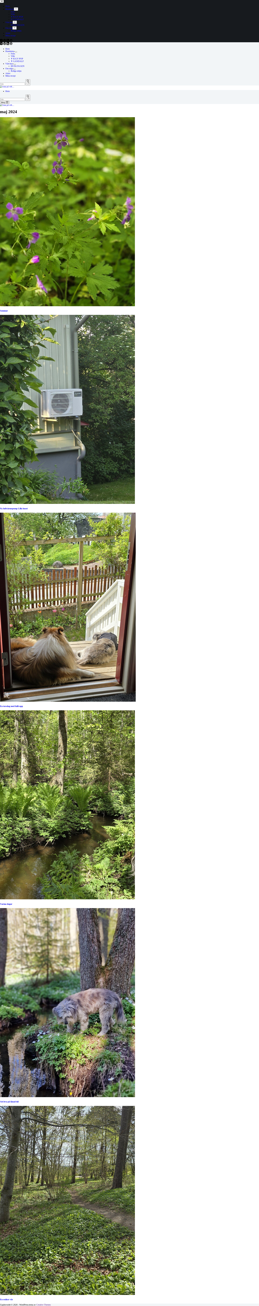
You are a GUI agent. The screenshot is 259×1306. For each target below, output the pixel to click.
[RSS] (8, 44)
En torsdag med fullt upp (11, 706)
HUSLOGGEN (17, 66)
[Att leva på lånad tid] (67, 1096)
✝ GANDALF (17, 61)
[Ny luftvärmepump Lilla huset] (67, 503)
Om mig (8, 68)
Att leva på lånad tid (9, 1102)
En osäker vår (6, 1299)
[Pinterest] (4, 44)
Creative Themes (43, 1305)
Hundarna (9, 51)
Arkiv (7, 73)
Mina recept (10, 76)
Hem (7, 49)
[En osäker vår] (67, 1294)
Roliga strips (16, 71)
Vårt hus (9, 64)
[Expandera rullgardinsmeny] (15, 64)
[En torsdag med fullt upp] (68, 701)
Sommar (4, 311)
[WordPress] (11, 44)
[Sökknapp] (27, 82)
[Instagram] (1, 44)
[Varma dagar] (67, 898)
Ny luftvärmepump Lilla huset (14, 508)
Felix (13, 54)
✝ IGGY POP (17, 59)
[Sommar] (67, 305)
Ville (13, 56)
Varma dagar (6, 904)
